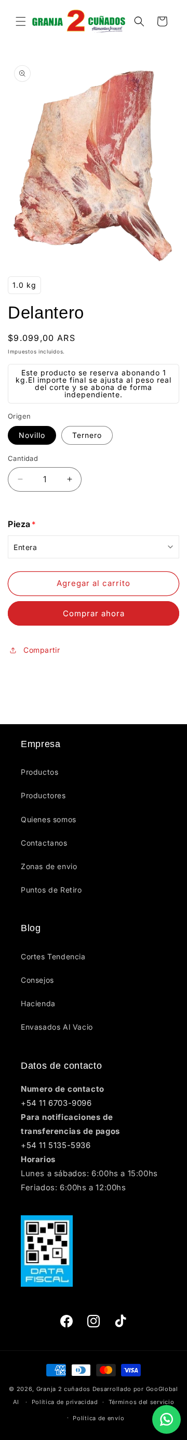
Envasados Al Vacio (57, 1026)
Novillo (32, 435)
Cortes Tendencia (53, 956)
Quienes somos (48, 819)
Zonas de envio (49, 866)
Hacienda (38, 1003)
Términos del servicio (142, 1402)
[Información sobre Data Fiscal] (93, 1251)
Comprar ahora (94, 613)
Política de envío (98, 1418)
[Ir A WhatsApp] (166, 1419)
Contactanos (44, 842)
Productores (43, 795)
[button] (20, 21)
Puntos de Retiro (51, 889)
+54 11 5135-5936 (56, 1145)
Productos (39, 771)
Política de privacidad (65, 1402)
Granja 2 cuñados (63, 1389)
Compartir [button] (41, 649)
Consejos (37, 979)
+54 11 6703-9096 (56, 1103)
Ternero (87, 435)
